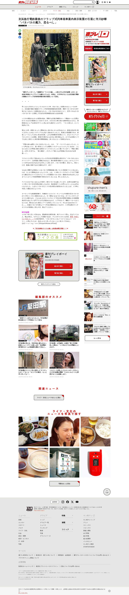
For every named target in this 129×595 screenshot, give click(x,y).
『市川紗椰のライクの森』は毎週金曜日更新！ (49, 228)
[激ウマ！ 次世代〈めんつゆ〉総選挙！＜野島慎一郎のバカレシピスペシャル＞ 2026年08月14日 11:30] (33, 463)
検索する (93, 2)
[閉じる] (109, 591)
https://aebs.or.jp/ (39, 510)
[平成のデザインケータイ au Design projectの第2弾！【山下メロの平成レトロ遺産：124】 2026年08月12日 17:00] (95, 463)
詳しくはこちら (23, 593)
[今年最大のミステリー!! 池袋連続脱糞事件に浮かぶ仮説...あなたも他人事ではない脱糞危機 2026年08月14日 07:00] (64, 463)
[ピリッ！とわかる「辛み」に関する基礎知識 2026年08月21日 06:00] (64, 431)
